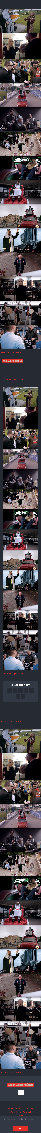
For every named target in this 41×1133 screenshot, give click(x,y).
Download (2, 11)
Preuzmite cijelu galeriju (10, 352)
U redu (20, 1129)
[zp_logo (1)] (13, 357)
